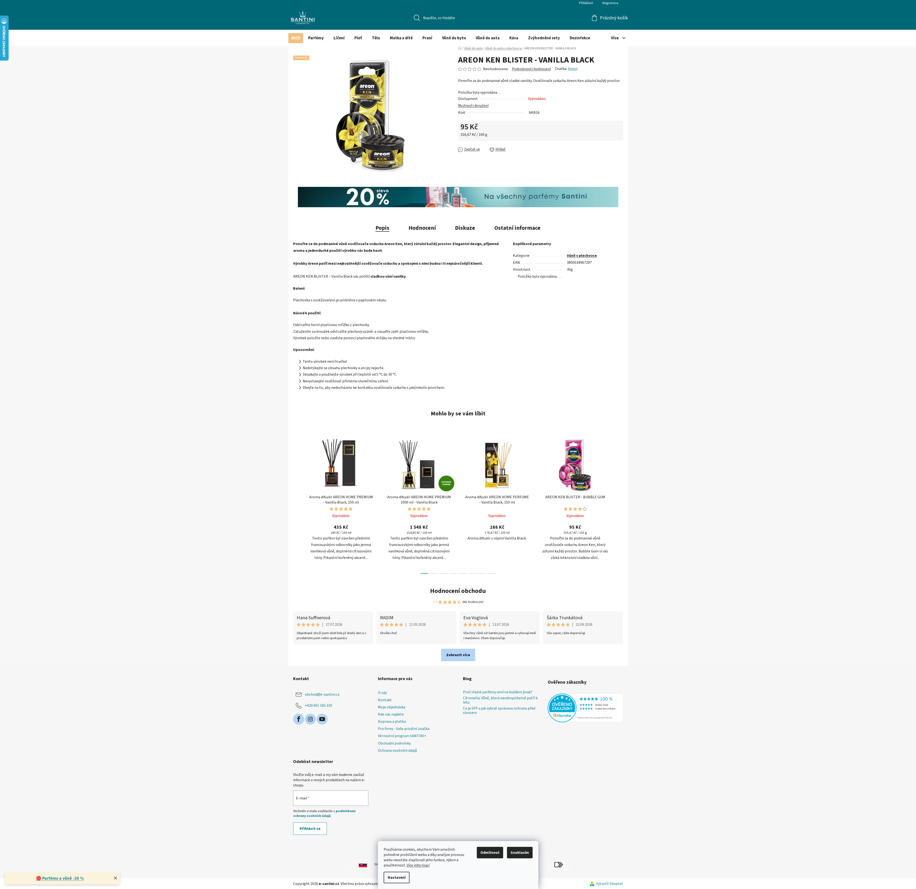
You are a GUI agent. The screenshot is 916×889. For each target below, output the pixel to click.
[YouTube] (322, 719)
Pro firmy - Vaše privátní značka (403, 728)
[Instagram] (310, 719)
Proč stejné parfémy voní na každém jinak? (497, 692)
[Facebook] (298, 719)
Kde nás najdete (391, 714)
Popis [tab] (382, 228)
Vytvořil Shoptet (609, 883)
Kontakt (385, 700)
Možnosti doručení (473, 105)
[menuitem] (295, 38)
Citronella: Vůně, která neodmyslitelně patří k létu (500, 700)
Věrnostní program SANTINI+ (402, 736)
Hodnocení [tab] (422, 228)
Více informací (418, 865)
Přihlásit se (310, 828)
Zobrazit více (458, 655)
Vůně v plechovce (582, 255)
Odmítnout (490, 852)
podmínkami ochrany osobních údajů (324, 813)
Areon (573, 68)
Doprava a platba (392, 721)
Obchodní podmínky (394, 743)
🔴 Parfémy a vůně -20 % (60, 878)
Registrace (610, 3)
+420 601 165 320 (318, 705)
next (619, 504)
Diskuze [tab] (465, 228)
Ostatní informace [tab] (517, 228)
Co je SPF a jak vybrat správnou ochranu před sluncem (499, 710)
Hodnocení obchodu (458, 590)
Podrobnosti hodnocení (531, 69)
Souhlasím (520, 852)
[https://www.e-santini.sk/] (358, 864)
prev (297, 504)
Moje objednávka (391, 707)
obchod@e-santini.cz (322, 694)
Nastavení (396, 877)
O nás (382, 692)
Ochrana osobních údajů (397, 750)
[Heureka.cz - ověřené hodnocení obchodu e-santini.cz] (585, 708)
